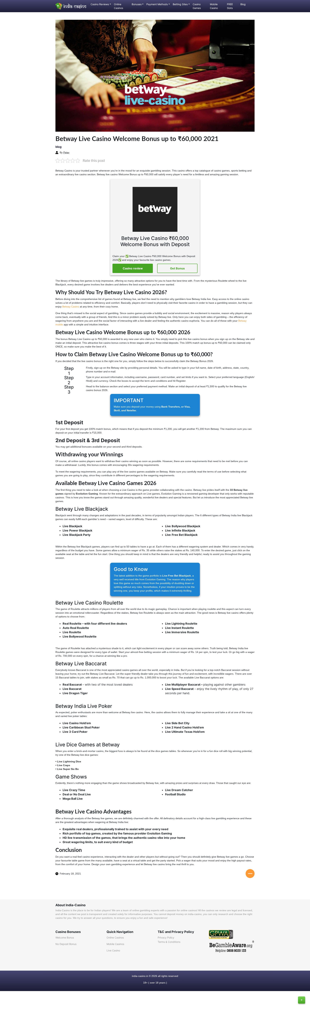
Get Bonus (177, 268)
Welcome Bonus (64, 937)
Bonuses (137, 4)
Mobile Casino (214, 6)
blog (58, 147)
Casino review (133, 268)
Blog (243, 4)
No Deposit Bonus (65, 944)
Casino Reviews (100, 4)
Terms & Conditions (169, 941)
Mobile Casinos (115, 944)
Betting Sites (180, 4)
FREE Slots (230, 6)
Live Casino (113, 950)
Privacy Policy (166, 937)
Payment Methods (157, 4)
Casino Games (197, 6)
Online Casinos (118, 6)
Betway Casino (70, 306)
